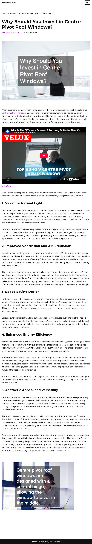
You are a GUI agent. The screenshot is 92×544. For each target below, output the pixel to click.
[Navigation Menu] (87, 2)
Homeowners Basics (12, 32)
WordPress (55, 541)
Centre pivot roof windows (14, 113)
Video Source (8, 186)
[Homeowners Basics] (9, 2)
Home (4, 14)
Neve (34, 541)
